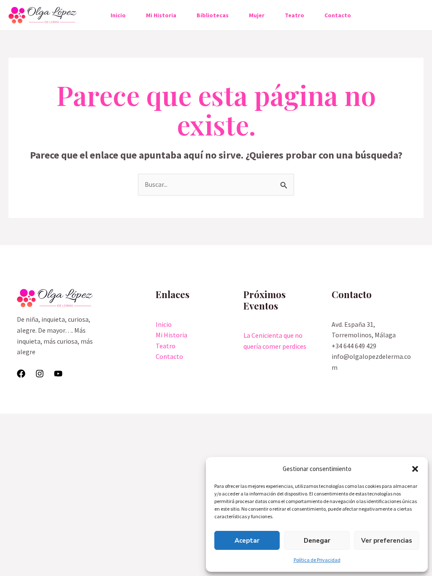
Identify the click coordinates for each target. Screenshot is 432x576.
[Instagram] (39, 373)
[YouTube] (58, 373)
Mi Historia (161, 15)
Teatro (294, 15)
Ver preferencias (386, 540)
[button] (415, 469)
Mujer (257, 15)
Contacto (337, 15)
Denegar (317, 540)
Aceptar (247, 540)
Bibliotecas (213, 15)
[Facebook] (21, 373)
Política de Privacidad (317, 560)
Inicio (118, 15)
